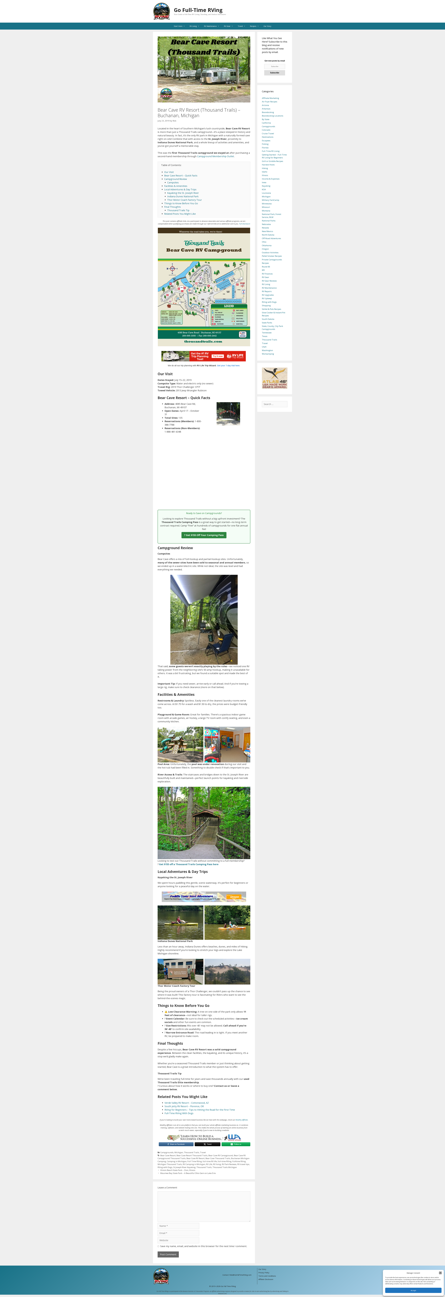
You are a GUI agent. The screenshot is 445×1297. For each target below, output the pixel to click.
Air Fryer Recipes (269, 101)
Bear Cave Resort (168, 1155)
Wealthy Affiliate (241, 1120)
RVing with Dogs (165, 1167)
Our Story (267, 26)
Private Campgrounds (272, 259)
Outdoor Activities (270, 252)
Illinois (265, 175)
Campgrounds (166, 1152)
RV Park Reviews (229, 1164)
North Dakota (268, 234)
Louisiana (266, 193)
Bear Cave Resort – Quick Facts (180, 175)
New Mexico (267, 231)
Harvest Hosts (268, 164)
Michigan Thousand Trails (170, 1164)
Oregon (265, 249)
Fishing (265, 144)
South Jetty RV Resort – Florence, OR (184, 1106)
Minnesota (267, 203)
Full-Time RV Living (271, 151)
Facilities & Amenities (175, 186)
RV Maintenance (210, 26)
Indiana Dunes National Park (183, 196)
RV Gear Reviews (269, 280)
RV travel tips (243, 1164)
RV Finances (267, 273)
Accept (413, 1290)
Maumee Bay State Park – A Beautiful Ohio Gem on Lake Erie (188, 1173)
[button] (440, 1273)
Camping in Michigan (176, 1161)
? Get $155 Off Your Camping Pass (204, 535)
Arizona (265, 105)
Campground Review (175, 179)
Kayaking (266, 186)
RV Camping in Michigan (194, 1164)
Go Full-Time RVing (198, 9)
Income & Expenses (271, 178)
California (266, 122)
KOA (264, 189)
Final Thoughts (172, 206)
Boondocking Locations (272, 115)
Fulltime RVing (239, 1161)
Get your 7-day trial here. (228, 365)
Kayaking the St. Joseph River (183, 192)
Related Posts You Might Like (180, 213)
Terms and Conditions (267, 1276)
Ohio (264, 242)
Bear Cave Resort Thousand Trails (191, 1155)
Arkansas (266, 108)
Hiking (265, 168)
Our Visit (169, 172)
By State (265, 119)
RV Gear (227, 26)
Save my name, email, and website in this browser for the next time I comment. (203, 1246)
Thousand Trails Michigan (225, 1167)
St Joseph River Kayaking (184, 1167)
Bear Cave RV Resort (195, 1158)
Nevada (265, 227)
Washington (267, 350)
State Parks (267, 322)
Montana (266, 210)
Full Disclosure (244, 224)
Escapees (266, 140)
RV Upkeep (267, 298)
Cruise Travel (268, 133)
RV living (217, 1164)
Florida (265, 147)
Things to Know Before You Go (181, 203)
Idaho (264, 171)
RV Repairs (267, 291)
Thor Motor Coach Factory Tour (184, 199)
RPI (263, 270)
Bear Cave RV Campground (220, 1155)
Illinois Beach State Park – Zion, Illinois (177, 1170)
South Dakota (268, 319)
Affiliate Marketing (270, 98)
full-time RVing (224, 1161)
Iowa (264, 182)
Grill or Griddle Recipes (272, 161)
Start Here (178, 26)
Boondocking (268, 112)
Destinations (267, 137)
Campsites (173, 182)
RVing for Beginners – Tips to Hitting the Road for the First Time (200, 1109)
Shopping (266, 305)
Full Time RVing (194, 1161)
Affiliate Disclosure (265, 1279)
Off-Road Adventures (271, 238)
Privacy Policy (263, 1272)
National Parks (268, 220)
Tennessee (267, 332)
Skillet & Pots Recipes (271, 309)
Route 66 (266, 266)
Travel (240, 26)
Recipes (253, 26)
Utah (264, 346)
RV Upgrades (268, 295)
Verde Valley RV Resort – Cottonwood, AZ (187, 1102)
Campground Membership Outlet (215, 156)
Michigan (178, 1152)
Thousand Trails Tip (178, 210)
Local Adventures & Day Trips (180, 189)
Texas (264, 336)
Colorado (266, 130)
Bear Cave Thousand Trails (217, 1158)
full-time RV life (210, 1161)
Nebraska (266, 224)
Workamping (268, 353)
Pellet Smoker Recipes (272, 256)
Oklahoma (267, 245)
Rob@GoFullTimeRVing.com (240, 1275)
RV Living (193, 26)
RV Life (209, 1164)
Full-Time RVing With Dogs (179, 1113)
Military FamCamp (270, 200)
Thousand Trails (191, 1152)
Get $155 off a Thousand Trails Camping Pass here (188, 864)
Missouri (266, 207)
